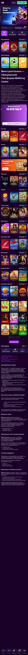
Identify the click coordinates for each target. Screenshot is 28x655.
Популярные (12, 34)
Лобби (4, 34)
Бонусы (19, 651)
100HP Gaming (6, 351)
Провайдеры (18, 27)
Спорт (24, 653)
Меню (3, 653)
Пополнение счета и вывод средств (9, 359)
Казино (8, 653)
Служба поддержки (5, 360)
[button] (12, 24)
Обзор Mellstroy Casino (6, 355)
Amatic (22, 351)
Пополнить (14, 653)
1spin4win (15, 351)
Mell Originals (22, 34)
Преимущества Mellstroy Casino (8, 361)
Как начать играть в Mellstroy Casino (9, 356)
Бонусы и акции (4, 358)
